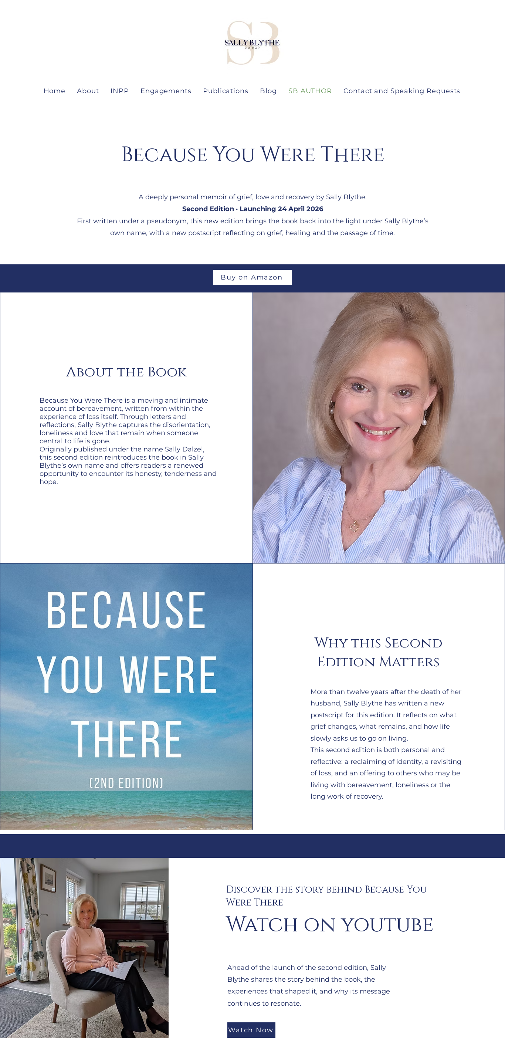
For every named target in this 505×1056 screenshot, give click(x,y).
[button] (119, 91)
